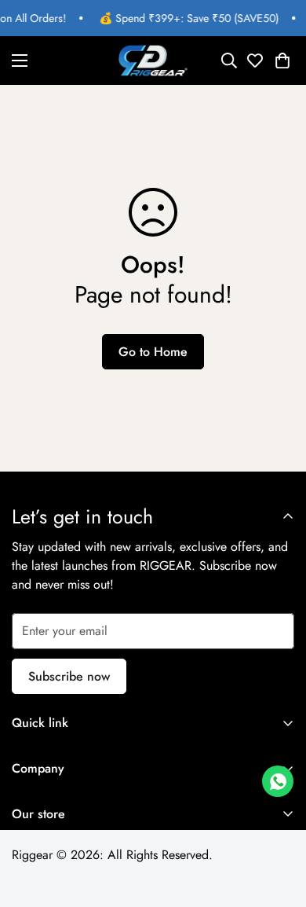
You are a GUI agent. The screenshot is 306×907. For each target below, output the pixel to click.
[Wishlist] (254, 60)
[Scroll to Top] (277, 823)
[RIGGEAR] (153, 60)
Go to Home (153, 352)
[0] (282, 60)
